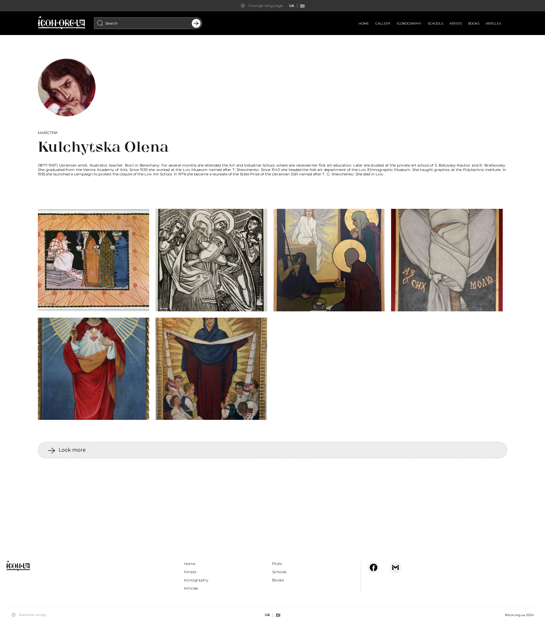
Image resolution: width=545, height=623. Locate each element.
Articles (493, 23)
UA (291, 6)
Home (364, 23)
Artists (455, 23)
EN (302, 6)
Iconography (409, 23)
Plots (277, 563)
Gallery (382, 23)
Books (473, 23)
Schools (435, 23)
